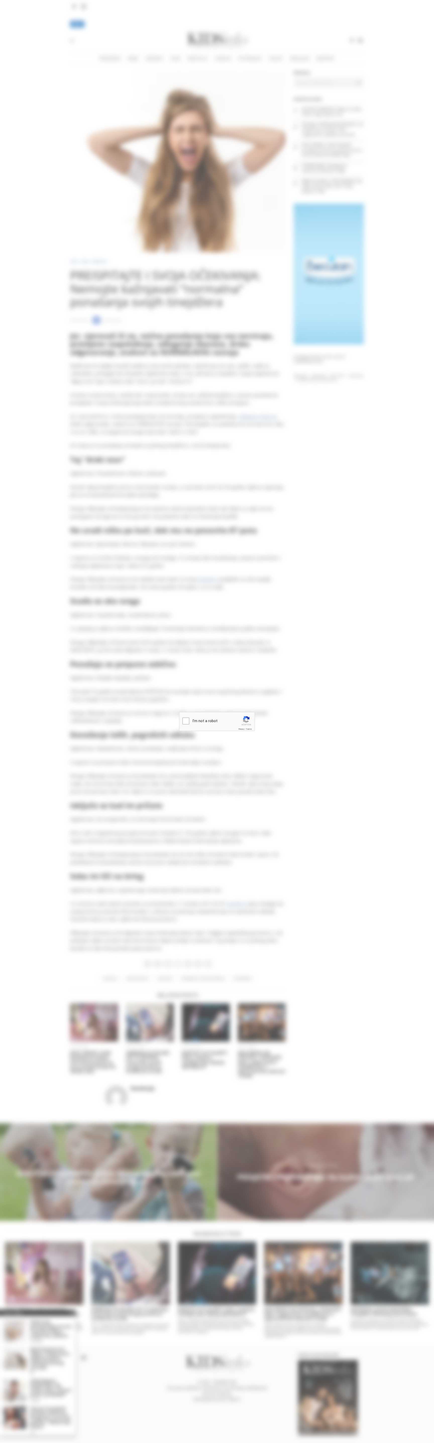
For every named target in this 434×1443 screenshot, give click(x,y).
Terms (249, 729)
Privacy (241, 729)
